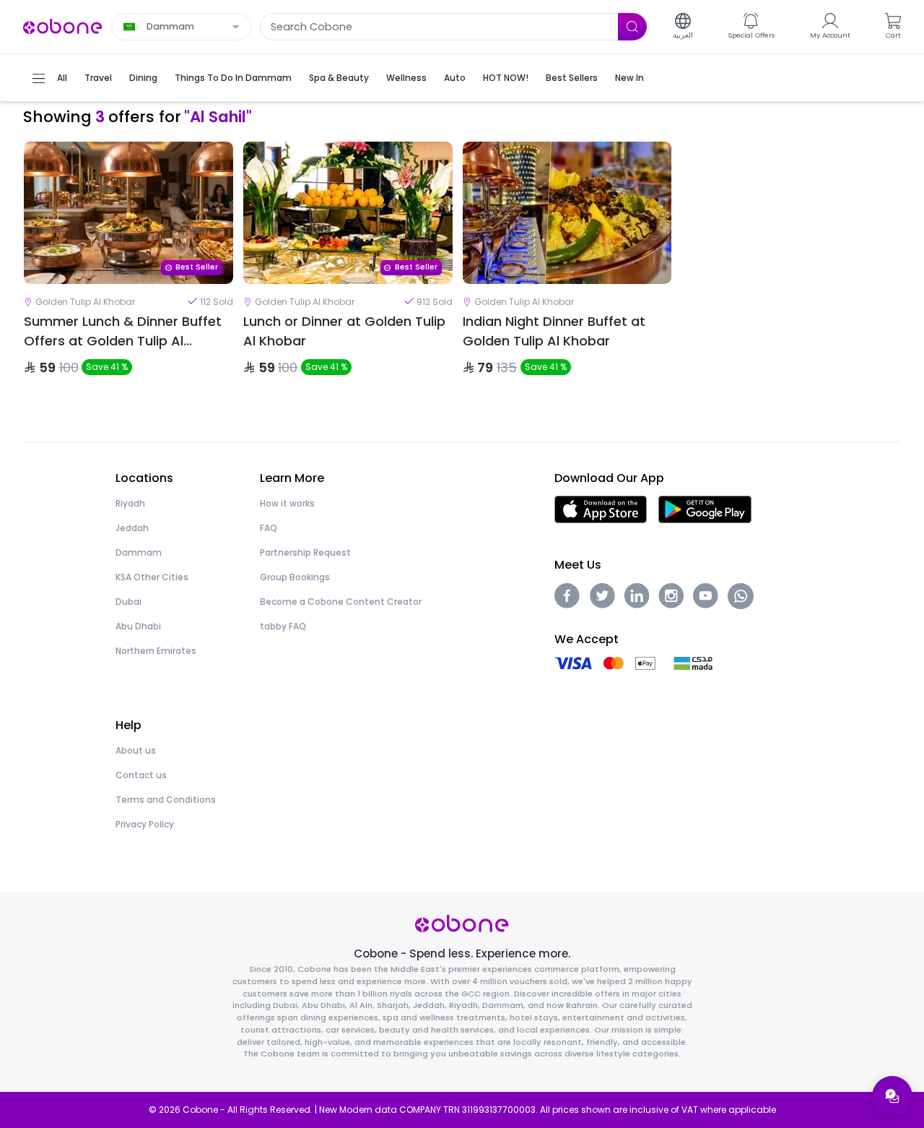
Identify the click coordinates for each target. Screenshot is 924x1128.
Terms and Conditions (166, 799)
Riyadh (130, 503)
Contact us (141, 775)
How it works (287, 503)
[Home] (63, 25)
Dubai (128, 601)
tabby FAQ (283, 626)
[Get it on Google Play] (704, 509)
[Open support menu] (892, 1096)
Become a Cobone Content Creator (341, 601)
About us (136, 750)
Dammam (139, 552)
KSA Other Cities (152, 577)
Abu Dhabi (138, 626)
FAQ (268, 528)
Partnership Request (305, 552)
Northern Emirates (156, 651)
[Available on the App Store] (600, 509)
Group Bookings (295, 577)
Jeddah (132, 528)
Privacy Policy (145, 824)
